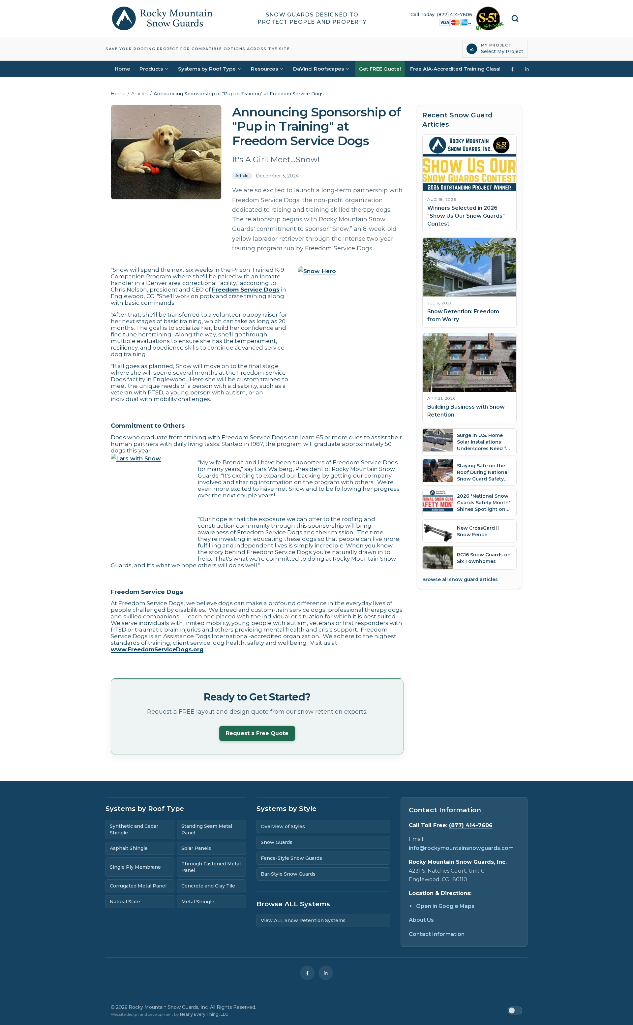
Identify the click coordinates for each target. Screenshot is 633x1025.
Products (151, 69)
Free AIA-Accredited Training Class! (455, 69)
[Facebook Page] (512, 69)
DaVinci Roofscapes (318, 69)
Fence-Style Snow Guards (291, 858)
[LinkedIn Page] (526, 69)
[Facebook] (307, 973)
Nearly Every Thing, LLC (204, 1014)
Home (122, 69)
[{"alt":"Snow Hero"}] (351, 330)
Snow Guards (276, 842)
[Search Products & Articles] (515, 18)
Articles (139, 94)
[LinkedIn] (325, 973)
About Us (421, 920)
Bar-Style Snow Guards (288, 874)
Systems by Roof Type (207, 69)
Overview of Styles (283, 826)
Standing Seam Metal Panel (206, 829)
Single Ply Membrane (135, 867)
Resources (264, 69)
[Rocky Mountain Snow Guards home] (162, 18)
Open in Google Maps (445, 906)
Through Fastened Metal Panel (211, 867)
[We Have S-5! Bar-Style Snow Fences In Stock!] (490, 18)
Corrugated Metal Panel (138, 886)
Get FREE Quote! (380, 69)
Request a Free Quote (257, 733)
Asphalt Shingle (129, 848)
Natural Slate (125, 902)
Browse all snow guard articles (460, 579)
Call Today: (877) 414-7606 (441, 14)
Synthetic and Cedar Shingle (134, 829)
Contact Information (437, 934)
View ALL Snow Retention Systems (303, 920)
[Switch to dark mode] (515, 1010)
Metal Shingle (197, 902)
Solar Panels (196, 848)
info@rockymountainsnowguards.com (461, 848)
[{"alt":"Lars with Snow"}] (150, 502)
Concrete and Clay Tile (208, 886)
